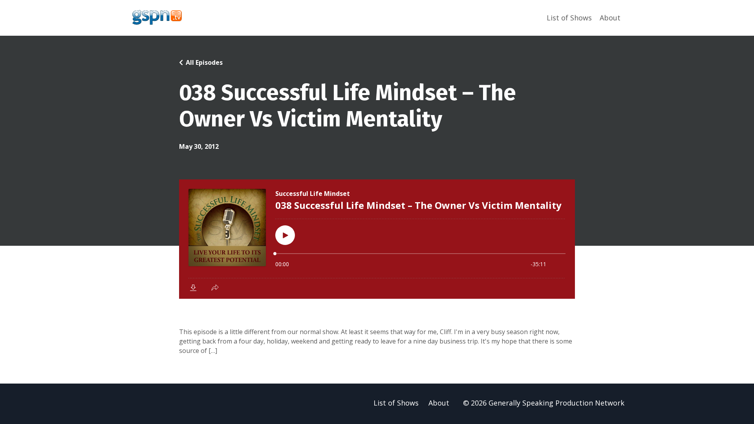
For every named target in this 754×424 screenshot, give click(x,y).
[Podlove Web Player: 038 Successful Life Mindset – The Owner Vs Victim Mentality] (377, 239)
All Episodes (204, 62)
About (610, 17)
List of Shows (569, 17)
